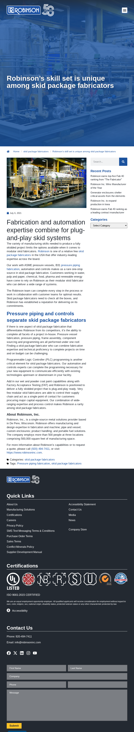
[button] (124, 10)
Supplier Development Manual (24, 552)
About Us (12, 504)
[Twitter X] (15, 653)
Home (16, 151)
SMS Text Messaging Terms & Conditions (31, 530)
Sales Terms (14, 541)
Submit (14, 725)
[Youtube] (35, 653)
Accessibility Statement (82, 504)
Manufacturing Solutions (21, 509)
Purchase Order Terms (20, 536)
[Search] (123, 162)
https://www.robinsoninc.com (24, 452)
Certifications (14, 515)
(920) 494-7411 (40, 448)
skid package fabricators (36, 151)
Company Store (78, 529)
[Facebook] (9, 653)
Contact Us (75, 509)
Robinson (43, 251)
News (72, 520)
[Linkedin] (22, 653)
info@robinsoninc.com (28, 642)
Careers (11, 520)
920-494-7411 (24, 636)
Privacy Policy (15, 525)
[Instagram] (28, 653)
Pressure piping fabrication (33, 463)
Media (72, 515)
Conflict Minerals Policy (20, 546)
